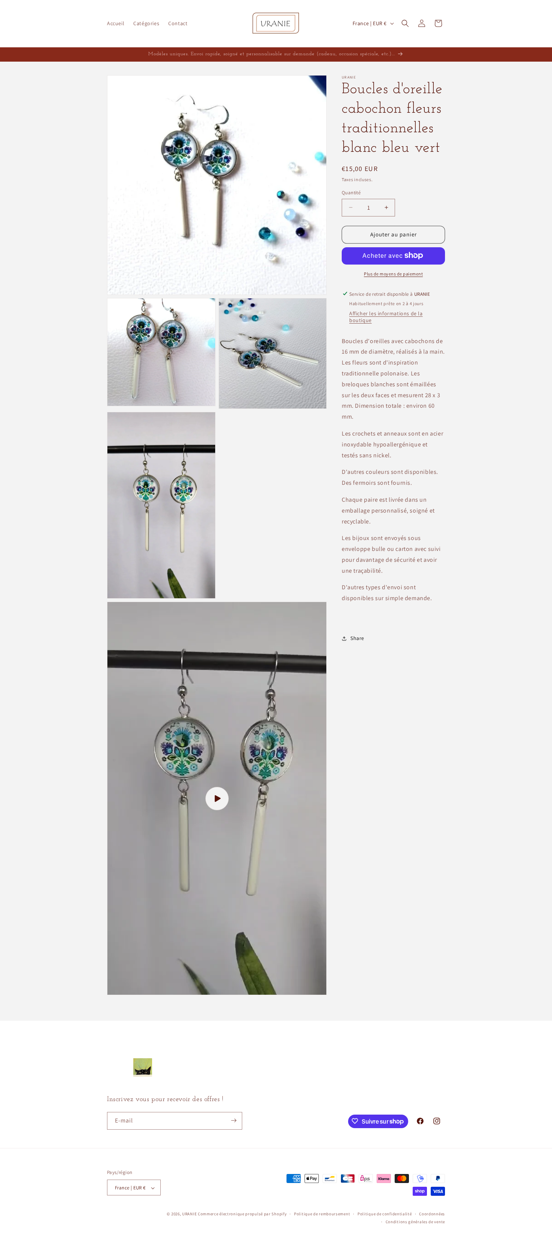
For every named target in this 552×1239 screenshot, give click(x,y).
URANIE (189, 1214)
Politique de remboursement (322, 1214)
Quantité (351, 192)
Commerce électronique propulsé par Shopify (242, 1214)
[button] (405, 23)
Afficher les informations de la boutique (386, 316)
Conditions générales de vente (415, 1221)
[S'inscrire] (233, 1120)
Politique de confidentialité (384, 1214)
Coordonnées (432, 1214)
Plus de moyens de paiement (393, 273)
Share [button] (357, 638)
